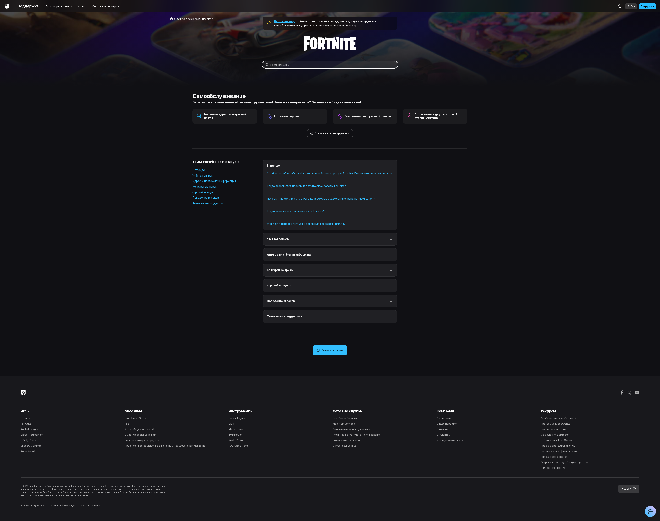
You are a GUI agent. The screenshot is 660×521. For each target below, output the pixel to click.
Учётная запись (202, 175)
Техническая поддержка (208, 203)
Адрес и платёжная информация (214, 181)
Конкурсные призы (204, 186)
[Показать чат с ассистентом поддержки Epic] (650, 511)
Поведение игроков (205, 197)
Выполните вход (284, 21)
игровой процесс (203, 192)
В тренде (198, 170)
